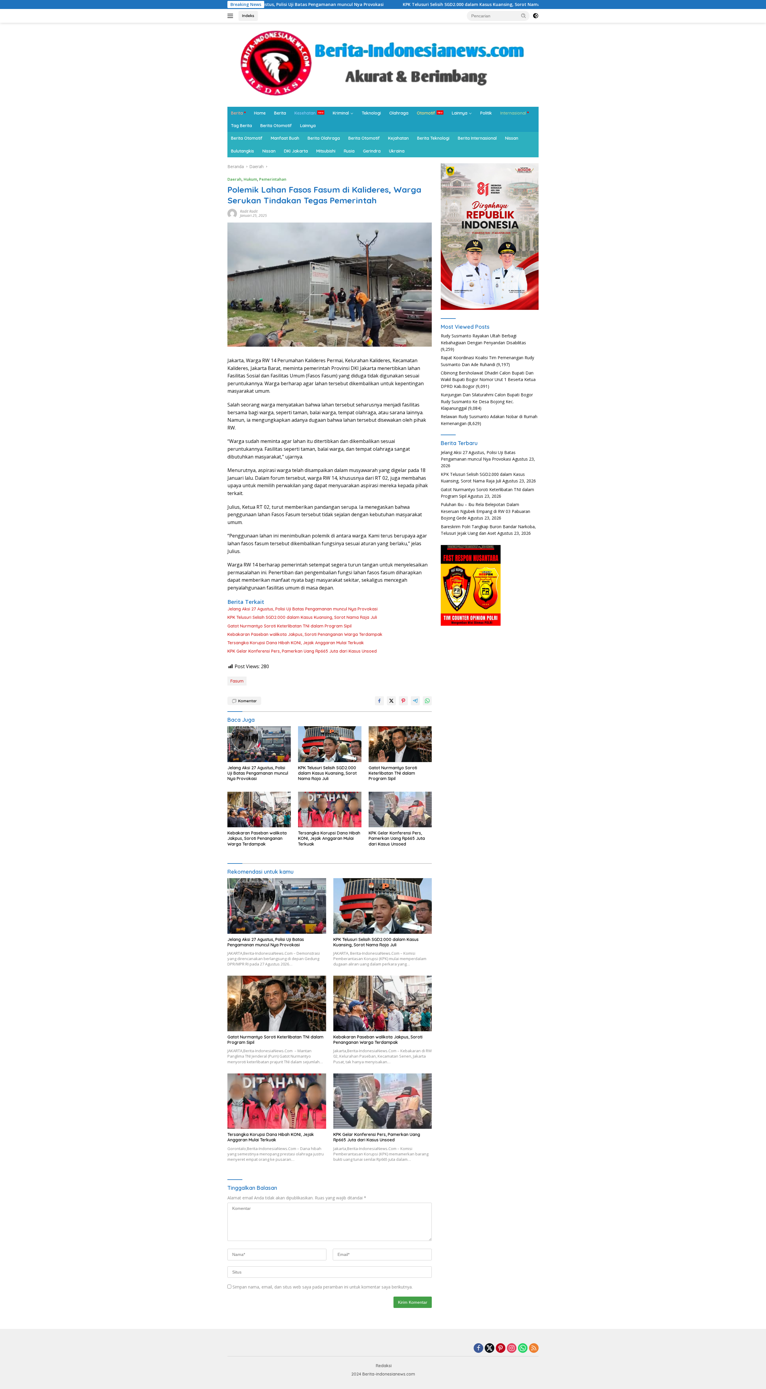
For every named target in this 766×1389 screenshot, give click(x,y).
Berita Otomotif (276, 125)
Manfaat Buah (285, 138)
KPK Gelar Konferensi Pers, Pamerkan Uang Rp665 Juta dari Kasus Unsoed (302, 651)
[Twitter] (489, 1348)
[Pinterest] (500, 1348)
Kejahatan (398, 138)
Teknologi (371, 113)
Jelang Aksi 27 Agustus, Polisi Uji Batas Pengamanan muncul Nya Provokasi (302, 609)
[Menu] (231, 16)
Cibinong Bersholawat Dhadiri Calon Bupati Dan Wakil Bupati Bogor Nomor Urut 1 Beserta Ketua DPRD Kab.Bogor (488, 379)
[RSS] (534, 1348)
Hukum (250, 179)
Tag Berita (241, 125)
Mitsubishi (325, 151)
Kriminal (341, 113)
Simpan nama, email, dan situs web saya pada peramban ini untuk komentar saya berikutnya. (322, 1287)
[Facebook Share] (379, 700)
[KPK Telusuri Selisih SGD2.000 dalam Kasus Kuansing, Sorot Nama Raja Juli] (329, 744)
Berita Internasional (477, 138)
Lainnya (459, 113)
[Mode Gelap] (536, 16)
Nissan (511, 138)
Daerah (234, 179)
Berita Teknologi (433, 138)
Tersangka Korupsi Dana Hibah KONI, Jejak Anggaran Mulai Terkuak (295, 642)
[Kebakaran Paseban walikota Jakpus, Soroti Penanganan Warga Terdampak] (259, 809)
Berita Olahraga (324, 138)
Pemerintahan (272, 179)
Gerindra (372, 151)
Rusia (349, 151)
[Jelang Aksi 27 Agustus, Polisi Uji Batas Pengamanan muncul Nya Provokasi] (259, 744)
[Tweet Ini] (391, 700)
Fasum (237, 681)
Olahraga (398, 113)
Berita (237, 113)
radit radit (249, 211)
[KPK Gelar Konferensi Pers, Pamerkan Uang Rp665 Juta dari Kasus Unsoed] (400, 809)
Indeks (248, 15)
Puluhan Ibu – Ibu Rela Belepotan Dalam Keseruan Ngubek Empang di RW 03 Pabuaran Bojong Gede (485, 511)
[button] (524, 15)
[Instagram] (511, 1348)
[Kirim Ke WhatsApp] (427, 700)
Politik (486, 113)
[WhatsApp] (523, 1348)
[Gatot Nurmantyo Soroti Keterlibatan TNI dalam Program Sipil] (400, 744)
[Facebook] (478, 1348)
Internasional (513, 113)
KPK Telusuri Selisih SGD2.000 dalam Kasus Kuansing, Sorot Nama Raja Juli (404, 4)
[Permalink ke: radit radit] (232, 213)
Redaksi (384, 1365)
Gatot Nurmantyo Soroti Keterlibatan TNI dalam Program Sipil (289, 626)
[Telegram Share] (415, 700)
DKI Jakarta (296, 151)
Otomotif (426, 113)
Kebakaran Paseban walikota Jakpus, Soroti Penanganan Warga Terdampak (304, 634)
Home (260, 113)
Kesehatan (305, 113)
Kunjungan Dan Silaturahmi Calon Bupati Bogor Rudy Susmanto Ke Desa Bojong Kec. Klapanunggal (487, 401)
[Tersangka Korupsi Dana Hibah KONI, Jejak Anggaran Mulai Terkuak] (329, 809)
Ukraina (397, 151)
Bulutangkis (242, 151)
